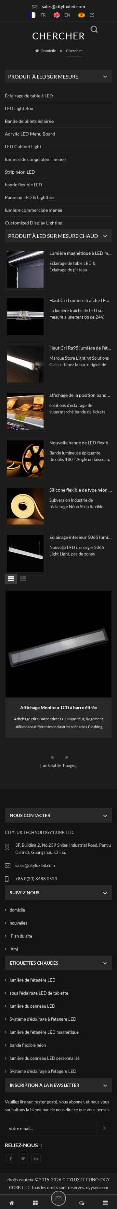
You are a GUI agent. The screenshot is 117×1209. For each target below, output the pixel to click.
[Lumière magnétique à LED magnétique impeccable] (25, 269)
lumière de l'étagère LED (33, 980)
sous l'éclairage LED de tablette (39, 993)
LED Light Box (19, 108)
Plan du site (21, 936)
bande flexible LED (23, 184)
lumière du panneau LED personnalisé (45, 1058)
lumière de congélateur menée (35, 159)
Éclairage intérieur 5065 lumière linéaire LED (80, 537)
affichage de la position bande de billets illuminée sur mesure (80, 395)
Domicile (48, 50)
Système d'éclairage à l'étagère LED (43, 1019)
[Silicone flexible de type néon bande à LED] (25, 506)
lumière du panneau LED (32, 1006)
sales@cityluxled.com (63, 6)
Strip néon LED (20, 172)
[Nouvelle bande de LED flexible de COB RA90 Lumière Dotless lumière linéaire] (25, 459)
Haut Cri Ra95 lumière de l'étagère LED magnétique (80, 348)
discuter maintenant (58, 1198)
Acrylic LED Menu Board (30, 134)
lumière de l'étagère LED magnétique (44, 1032)
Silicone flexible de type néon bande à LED (80, 490)
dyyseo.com (97, 1187)
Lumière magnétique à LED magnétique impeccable (80, 253)
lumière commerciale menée (33, 210)
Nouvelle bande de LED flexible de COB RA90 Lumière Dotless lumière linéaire (80, 442)
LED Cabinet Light (23, 146)
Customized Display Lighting (33, 222)
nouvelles (18, 923)
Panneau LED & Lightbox (30, 197)
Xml (14, 949)
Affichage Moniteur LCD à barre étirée (58, 707)
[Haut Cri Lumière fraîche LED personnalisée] (25, 316)
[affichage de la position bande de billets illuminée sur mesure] (25, 411)
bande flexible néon (28, 1045)
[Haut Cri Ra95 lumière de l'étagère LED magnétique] (25, 364)
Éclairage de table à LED (29, 95)
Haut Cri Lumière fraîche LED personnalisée (80, 300)
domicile (17, 910)
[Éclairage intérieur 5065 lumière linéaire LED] (25, 553)
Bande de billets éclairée (29, 121)
